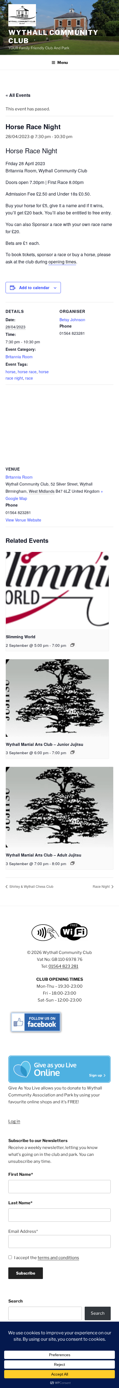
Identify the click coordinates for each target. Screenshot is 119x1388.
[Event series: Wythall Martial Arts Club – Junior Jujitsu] (72, 752)
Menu (62, 62)
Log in (14, 1121)
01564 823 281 (63, 966)
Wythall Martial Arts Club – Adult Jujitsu (43, 855)
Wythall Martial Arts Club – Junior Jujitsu (44, 744)
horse (10, 371)
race (29, 378)
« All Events (18, 95)
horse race (27, 371)
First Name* (20, 1174)
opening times (62, 261)
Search (15, 1301)
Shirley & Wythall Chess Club (31, 886)
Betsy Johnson (72, 319)
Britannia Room (19, 356)
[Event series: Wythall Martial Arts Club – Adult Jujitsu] (72, 863)
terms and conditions (58, 1257)
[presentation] (57, 590)
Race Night (101, 886)
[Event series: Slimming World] (72, 645)
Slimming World (20, 636)
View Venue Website (23, 520)
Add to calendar (34, 287)
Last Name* (20, 1202)
